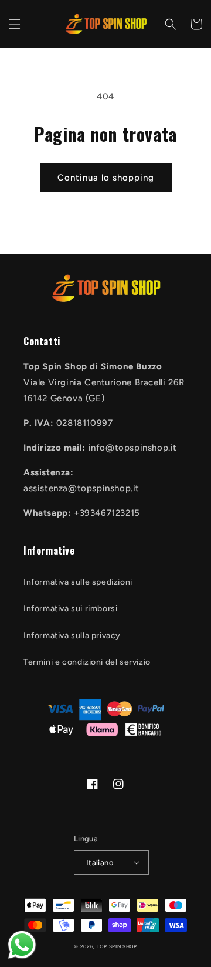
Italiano (100, 862)
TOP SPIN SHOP (117, 946)
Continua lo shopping (105, 177)
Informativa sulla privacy (72, 636)
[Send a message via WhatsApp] (22, 945)
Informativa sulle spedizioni (77, 582)
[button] (15, 24)
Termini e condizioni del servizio (87, 662)
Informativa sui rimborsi (70, 608)
